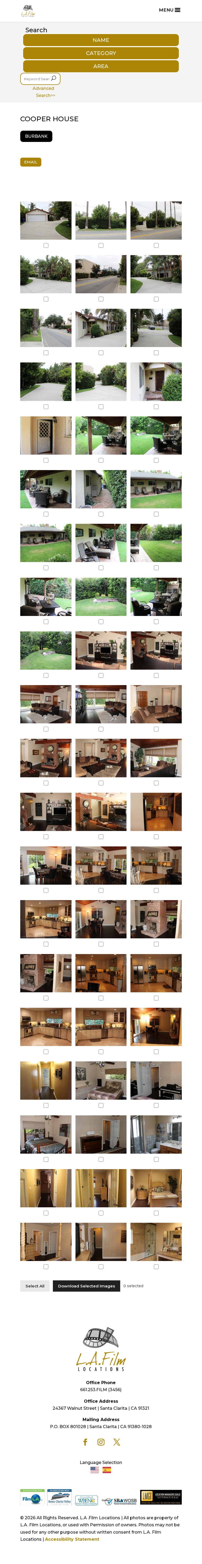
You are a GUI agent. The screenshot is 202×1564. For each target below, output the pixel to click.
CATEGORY (101, 53)
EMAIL (30, 161)
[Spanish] (107, 1469)
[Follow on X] (117, 1442)
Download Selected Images (86, 1286)
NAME (101, 40)
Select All (35, 1286)
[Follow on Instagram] (101, 1442)
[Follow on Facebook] (85, 1442)
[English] (94, 1469)
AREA (100, 66)
